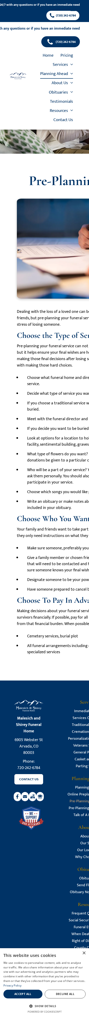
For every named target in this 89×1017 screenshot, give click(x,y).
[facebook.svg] (17, 800)
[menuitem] (48, 55)
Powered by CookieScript (45, 1011)
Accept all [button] (22, 994)
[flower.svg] (40, 800)
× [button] (84, 953)
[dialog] (44, 982)
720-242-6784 (28, 767)
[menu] (73, 9)
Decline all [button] (65, 994)
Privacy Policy (12, 985)
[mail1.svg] (25, 800)
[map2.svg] (32, 800)
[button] (44, 1006)
